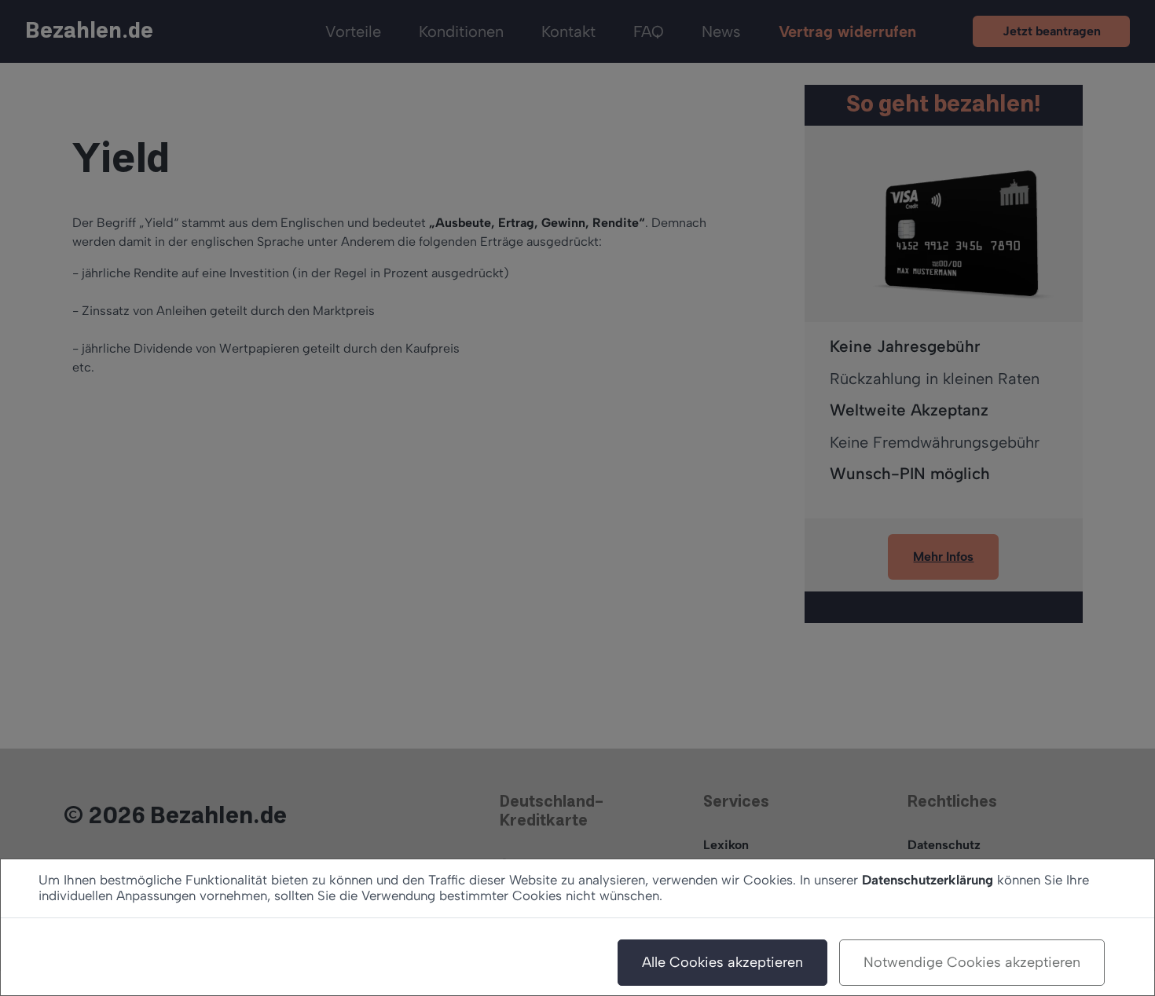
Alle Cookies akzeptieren (722, 962)
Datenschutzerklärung (927, 880)
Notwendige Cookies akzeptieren (972, 962)
